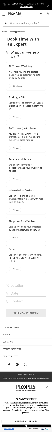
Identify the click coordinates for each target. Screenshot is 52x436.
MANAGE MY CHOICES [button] (26, 421)
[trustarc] (43, 428)
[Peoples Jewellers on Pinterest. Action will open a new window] (17, 364)
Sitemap (46, 378)
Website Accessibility (38, 378)
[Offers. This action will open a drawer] (41, 14)
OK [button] (26, 426)
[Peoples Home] (15, 14)
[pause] (4, 5)
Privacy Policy (7, 378)
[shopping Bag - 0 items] (49, 15)
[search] (6, 23)
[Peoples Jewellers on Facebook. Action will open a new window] (9, 364)
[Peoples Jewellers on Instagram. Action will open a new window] (25, 364)
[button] (48, 5)
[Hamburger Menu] (4, 14)
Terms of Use (27, 378)
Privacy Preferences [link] (17, 378)
